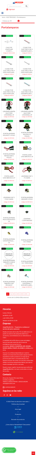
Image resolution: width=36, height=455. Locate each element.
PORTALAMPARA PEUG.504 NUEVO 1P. (9, 219)
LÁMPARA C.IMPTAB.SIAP (27, 219)
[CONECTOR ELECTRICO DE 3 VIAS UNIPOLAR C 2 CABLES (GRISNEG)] (9, 62)
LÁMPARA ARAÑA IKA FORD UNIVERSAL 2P (27, 113)
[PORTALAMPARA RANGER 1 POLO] (27, 190)
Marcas (8, 12)
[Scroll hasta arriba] (33, 453)
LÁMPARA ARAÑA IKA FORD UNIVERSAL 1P (9, 113)
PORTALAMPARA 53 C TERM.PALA (27, 262)
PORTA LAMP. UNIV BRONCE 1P (27, 155)
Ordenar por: (6, 21)
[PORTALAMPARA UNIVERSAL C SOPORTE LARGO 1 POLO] (27, 275)
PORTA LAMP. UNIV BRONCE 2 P (9, 177)
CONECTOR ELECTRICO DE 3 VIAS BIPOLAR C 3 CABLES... (27, 49)
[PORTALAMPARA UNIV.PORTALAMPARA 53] (9, 232)
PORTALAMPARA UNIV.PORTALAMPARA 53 (9, 240)
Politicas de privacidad (18, 404)
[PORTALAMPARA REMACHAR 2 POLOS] (9, 147)
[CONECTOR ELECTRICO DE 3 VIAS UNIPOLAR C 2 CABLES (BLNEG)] (27, 62)
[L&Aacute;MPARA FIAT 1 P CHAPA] (27, 168)
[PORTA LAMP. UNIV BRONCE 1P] (27, 147)
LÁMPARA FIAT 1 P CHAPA (27, 177)
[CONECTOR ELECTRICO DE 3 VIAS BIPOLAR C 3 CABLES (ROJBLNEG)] (27, 41)
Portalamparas (21, 17)
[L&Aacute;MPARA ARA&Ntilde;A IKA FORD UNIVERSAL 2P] (27, 105)
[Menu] (2, 13)
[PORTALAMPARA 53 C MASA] (27, 232)
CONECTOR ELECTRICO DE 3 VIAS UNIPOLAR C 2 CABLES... (9, 70)
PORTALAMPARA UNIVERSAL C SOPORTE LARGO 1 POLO (27, 283)
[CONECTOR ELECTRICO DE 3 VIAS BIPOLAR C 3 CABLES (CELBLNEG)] (27, 83)
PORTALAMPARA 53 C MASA (27, 241)
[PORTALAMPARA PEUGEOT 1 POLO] (9, 126)
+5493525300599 (10, 387)
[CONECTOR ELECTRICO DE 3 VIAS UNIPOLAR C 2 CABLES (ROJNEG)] (9, 83)
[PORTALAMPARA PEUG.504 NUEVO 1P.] (9, 211)
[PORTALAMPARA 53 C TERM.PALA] (27, 254)
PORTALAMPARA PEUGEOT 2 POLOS (27, 134)
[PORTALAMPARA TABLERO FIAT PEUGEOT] (9, 275)
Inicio (3, 17)
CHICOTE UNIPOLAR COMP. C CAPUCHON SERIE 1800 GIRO (9, 49)
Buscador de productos (18, 419)
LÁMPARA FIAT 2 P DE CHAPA (9, 198)
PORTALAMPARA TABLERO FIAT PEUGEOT (9, 283)
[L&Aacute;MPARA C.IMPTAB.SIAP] (27, 211)
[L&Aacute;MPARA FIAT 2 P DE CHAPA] (9, 190)
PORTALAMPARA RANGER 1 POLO (27, 198)
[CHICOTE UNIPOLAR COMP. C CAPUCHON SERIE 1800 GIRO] (9, 41)
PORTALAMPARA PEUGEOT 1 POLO (9, 134)
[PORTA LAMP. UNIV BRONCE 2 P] (9, 168)
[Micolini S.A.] (18, 3)
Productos (18, 414)
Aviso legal (18, 409)
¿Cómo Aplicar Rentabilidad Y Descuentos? (18, 424)
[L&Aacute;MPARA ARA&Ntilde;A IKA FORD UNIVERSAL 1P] (9, 105)
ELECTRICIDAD (11, 17)
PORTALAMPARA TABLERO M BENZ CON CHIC (9, 262)
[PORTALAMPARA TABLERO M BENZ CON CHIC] (9, 254)
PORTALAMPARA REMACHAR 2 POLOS (9, 155)
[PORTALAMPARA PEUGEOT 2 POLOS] (27, 126)
